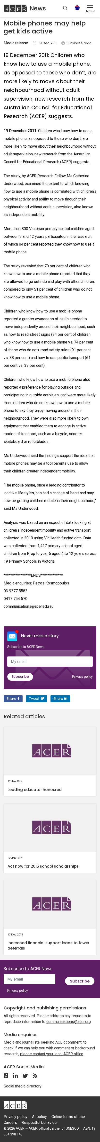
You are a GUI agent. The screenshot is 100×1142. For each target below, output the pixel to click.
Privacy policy (82, 677)
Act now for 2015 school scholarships (43, 866)
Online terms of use (68, 1116)
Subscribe (20, 676)
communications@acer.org (68, 1021)
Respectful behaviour (40, 1122)
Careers (10, 1122)
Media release (16, 43)
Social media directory (23, 1086)
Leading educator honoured (35, 789)
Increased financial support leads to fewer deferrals (48, 945)
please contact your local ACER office (51, 1054)
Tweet (34, 698)
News (38, 8)
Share (11, 698)
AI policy (39, 1116)
